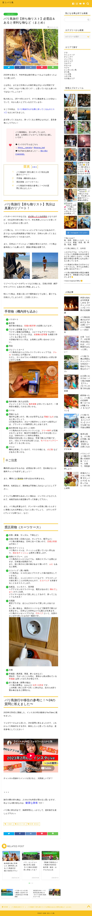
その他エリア (69, 78)
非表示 (34, 167)
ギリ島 (66, 72)
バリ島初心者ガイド (11, 14)
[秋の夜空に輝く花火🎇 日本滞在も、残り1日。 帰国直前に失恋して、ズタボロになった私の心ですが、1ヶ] (84, 141)
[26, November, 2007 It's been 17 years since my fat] (70, 113)
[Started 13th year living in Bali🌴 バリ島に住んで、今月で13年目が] (84, 127)
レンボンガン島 (70, 70)
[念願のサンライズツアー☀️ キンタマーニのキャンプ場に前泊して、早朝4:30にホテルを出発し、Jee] (84, 113)
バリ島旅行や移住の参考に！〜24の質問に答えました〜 (32, 186)
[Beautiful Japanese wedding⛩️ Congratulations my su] (70, 141)
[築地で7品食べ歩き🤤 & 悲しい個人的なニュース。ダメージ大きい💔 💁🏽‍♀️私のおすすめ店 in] (84, 168)
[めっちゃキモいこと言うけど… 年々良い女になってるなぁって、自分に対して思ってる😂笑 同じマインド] (84, 208)
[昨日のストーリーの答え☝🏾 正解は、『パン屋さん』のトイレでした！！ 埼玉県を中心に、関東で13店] (84, 222)
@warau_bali (39, 148)
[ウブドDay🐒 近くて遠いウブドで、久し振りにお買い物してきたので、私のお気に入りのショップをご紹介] (70, 181)
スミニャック (69, 55)
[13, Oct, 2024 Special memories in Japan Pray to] (84, 154)
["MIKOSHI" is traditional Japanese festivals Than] (70, 168)
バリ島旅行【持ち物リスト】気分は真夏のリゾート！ (32, 173)
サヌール (67, 65)
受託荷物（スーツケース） (27, 182)
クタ (66, 52)
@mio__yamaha (25, 148)
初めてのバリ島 (20, 824)
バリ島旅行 (9, 824)
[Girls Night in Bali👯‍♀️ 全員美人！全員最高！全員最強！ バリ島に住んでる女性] (70, 222)
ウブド (66, 68)
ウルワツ (67, 63)
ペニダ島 (67, 74)
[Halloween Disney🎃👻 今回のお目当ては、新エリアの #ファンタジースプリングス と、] (70, 154)
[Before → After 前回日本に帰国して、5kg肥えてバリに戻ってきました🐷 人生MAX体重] (70, 195)
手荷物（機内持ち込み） (26, 178)
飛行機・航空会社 (34, 824)
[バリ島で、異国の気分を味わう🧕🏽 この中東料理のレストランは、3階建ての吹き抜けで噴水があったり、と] (84, 100)
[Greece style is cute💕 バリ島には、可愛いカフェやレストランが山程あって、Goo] (70, 208)
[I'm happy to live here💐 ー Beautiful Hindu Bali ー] (70, 100)
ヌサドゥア (68, 61)
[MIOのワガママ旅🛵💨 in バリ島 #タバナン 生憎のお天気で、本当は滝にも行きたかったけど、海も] (84, 181)
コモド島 (67, 76)
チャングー (68, 57)
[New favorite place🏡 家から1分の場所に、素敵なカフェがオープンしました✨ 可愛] (70, 127)
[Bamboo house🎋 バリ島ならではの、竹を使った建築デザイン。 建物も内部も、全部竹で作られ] (84, 195)
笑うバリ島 (8, 2)
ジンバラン (68, 59)
